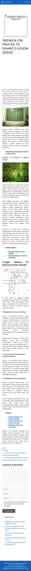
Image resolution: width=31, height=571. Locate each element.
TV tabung (15, 93)
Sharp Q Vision (7, 89)
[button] (21, 2)
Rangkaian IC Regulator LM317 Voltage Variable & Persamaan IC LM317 (15, 528)
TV (5, 448)
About (6, 566)
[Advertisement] (15, 72)
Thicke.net (16, 568)
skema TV (15, 139)
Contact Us (12, 566)
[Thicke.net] (6, 2)
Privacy (25, 566)
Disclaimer (19, 566)
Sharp (6, 450)
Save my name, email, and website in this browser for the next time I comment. (15, 504)
